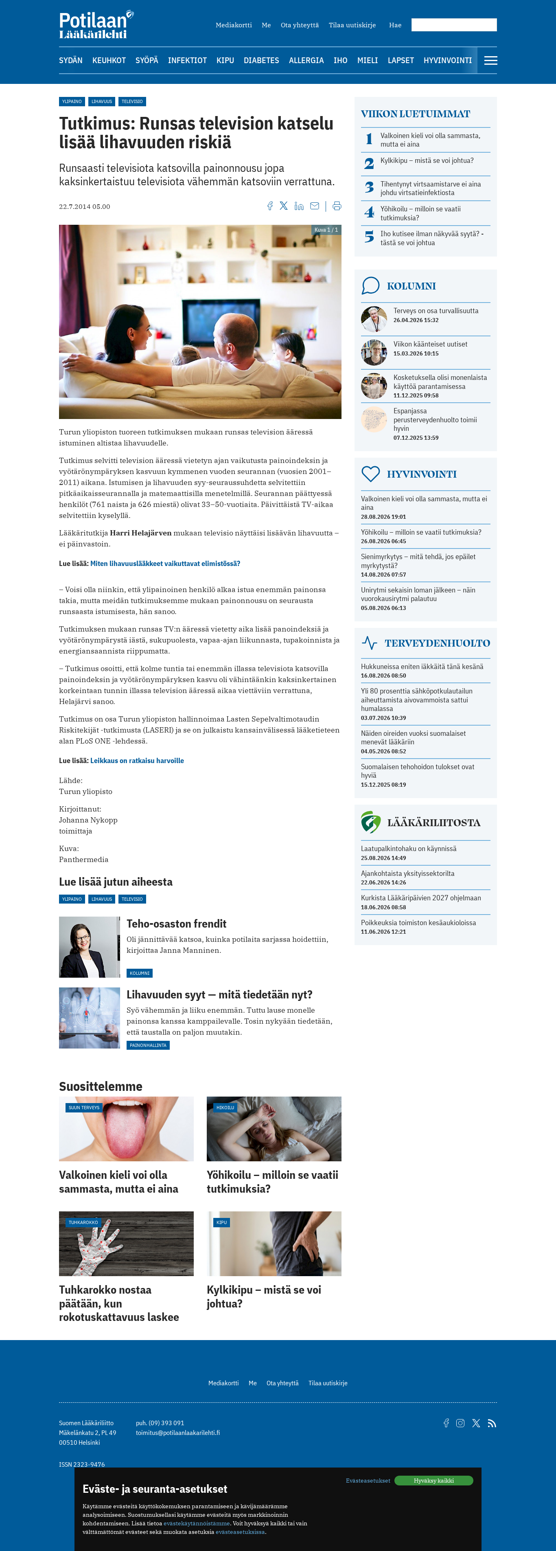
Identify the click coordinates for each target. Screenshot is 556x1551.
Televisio (132, 101)
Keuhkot (109, 60)
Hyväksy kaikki (434, 1480)
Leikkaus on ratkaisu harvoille (137, 760)
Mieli (367, 60)
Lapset (401, 60)
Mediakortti (234, 25)
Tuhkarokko (83, 1222)
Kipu (225, 60)
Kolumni (139, 973)
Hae (395, 25)
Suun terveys (84, 1107)
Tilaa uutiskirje (352, 25)
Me (266, 25)
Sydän (71, 60)
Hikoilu (225, 1107)
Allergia (306, 60)
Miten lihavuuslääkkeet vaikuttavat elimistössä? (165, 563)
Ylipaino (72, 101)
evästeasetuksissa (240, 1532)
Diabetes (261, 60)
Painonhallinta (148, 1045)
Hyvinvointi (448, 60)
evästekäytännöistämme (197, 1523)
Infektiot (187, 60)
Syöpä (147, 60)
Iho (341, 60)
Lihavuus (102, 101)
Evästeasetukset (368, 1480)
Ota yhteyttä (300, 25)
